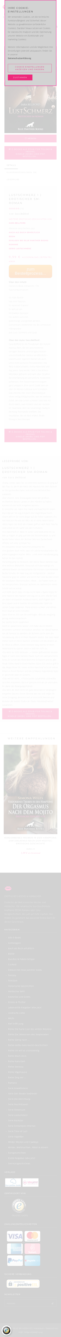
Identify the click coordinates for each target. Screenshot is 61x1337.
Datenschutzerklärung (19, 58)
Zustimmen (20, 77)
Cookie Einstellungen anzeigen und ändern (29, 68)
